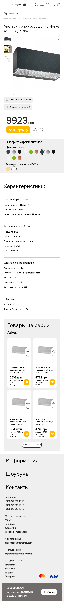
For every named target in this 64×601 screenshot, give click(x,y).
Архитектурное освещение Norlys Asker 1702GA (44, 370)
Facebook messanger (16, 531)
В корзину (20, 130)
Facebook (10, 568)
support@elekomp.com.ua (18, 553)
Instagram (10, 564)
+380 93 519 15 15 (14, 505)
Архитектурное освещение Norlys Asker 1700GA (19, 370)
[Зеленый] (30, 151)
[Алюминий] (13, 151)
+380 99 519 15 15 (14, 501)
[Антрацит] (8, 151)
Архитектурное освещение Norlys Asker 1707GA (44, 422)
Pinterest (9, 572)
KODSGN (19, 587)
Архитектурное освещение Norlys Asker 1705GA (19, 422)
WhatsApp (10, 527)
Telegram (10, 524)
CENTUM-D (27, 591)
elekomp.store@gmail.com (18, 542)
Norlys (23, 205)
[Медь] (36, 151)
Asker (18, 209)
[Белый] (25, 151)
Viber (8, 519)
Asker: (12, 332)
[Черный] (19, 151)
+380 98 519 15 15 (14, 509)
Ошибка (51, 591)
